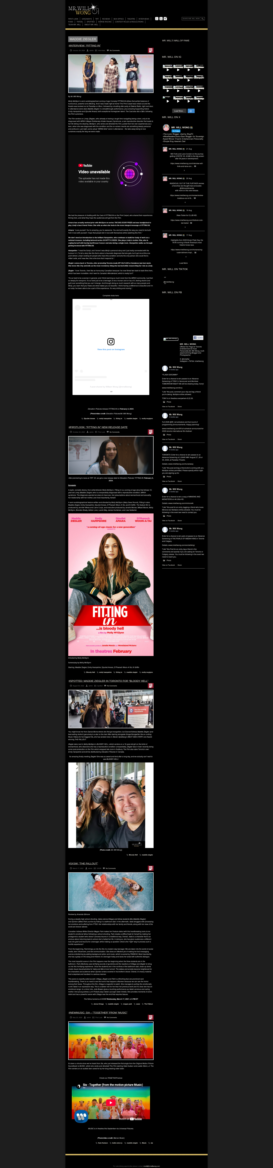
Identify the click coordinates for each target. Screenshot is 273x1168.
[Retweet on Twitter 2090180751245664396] (175, 227)
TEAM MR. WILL (74, 25)
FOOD (70, 22)
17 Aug (189, 235)
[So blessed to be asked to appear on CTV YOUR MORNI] (199, 101)
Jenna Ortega (99, 1004)
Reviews (106, 19)
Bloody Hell (90, 672)
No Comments (115, 50)
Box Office (119, 19)
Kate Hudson (103, 1143)
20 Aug (189, 178)
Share (180, 406)
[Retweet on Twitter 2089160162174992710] (175, 256)
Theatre (131, 19)
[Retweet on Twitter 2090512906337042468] (175, 202)
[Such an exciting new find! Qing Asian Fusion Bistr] (168, 80)
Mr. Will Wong (175, 367)
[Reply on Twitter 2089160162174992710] (171, 256)
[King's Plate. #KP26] (168, 101)
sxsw (138, 1004)
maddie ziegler (132, 418)
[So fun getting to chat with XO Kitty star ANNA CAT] (178, 70)
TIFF (97, 19)
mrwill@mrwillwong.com (151, 1166)
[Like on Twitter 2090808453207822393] (180, 170)
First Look (73, 19)
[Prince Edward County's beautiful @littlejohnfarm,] (199, 80)
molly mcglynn (147, 418)
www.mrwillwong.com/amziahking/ (181, 545)
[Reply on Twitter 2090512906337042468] (171, 202)
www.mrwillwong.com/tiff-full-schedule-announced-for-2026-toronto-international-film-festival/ (183, 429)
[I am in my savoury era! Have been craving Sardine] (178, 101)
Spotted (91, 22)
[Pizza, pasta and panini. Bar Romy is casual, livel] (189, 70)
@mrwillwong (169, 282)
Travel (80, 22)
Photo (169, 402)
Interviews (144, 19)
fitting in (119, 418)
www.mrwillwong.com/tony (172, 387)
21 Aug (189, 149)
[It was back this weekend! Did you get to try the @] (189, 91)
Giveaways (87, 19)
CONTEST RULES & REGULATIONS (129, 22)
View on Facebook (168, 406)
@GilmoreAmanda (187, 188)
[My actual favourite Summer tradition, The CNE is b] (168, 70)
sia (152, 1143)
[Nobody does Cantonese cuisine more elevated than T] (178, 80)
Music (144, 1143)
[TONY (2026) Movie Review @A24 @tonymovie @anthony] (189, 101)
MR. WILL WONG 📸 (177, 149)
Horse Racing (104, 22)
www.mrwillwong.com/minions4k (180, 503)
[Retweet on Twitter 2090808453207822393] (175, 170)
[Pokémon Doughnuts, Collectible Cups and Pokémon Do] (189, 80)
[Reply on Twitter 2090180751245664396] (171, 227)
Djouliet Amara (89, 418)
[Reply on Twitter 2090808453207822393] (171, 170)
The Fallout (148, 1004)
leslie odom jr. (117, 1143)
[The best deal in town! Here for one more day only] (178, 91)
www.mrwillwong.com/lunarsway (180, 464)
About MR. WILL (91, 25)
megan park (127, 1004)
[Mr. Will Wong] (171, 339)
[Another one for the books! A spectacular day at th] (199, 91)
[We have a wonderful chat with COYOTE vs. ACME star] (199, 70)
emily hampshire (105, 418)
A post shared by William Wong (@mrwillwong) (111, 387)
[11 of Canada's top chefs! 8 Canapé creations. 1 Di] (168, 91)
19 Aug (189, 210)
